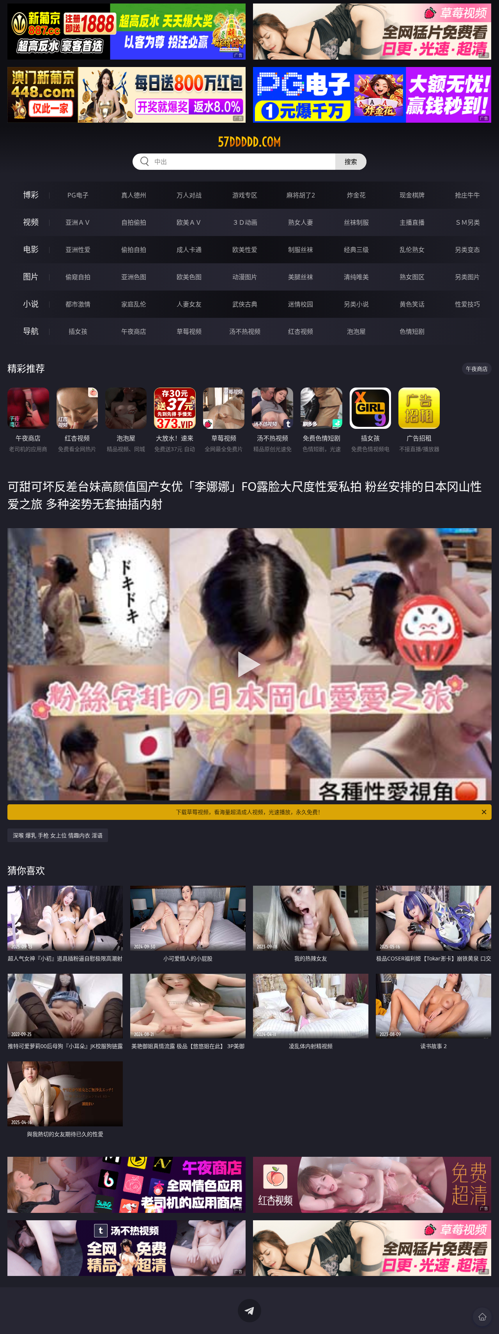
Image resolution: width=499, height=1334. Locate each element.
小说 (31, 304)
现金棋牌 (412, 195)
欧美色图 (189, 277)
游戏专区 (244, 195)
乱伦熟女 (412, 249)
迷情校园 (300, 304)
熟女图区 (412, 277)
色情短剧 (412, 331)
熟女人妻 (300, 222)
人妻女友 (189, 304)
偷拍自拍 (133, 249)
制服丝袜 (300, 249)
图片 (31, 276)
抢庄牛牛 (467, 195)
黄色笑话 (412, 304)
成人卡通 (189, 249)
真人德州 (133, 195)
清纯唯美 (356, 277)
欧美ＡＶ (189, 222)
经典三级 (356, 249)
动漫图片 (244, 277)
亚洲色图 (133, 277)
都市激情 (77, 304)
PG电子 (77, 195)
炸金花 (356, 195)
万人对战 (189, 195)
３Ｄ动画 (244, 222)
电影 (31, 249)
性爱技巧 (467, 304)
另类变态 (467, 249)
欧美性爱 (244, 249)
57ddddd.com (249, 142)
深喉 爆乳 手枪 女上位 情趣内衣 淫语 (58, 835)
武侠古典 (244, 304)
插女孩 (78, 331)
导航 (31, 331)
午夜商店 (133, 331)
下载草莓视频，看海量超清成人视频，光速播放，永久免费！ (249, 812)
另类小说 (356, 304)
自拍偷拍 (133, 222)
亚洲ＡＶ (77, 222)
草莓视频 (189, 331)
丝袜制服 (356, 222)
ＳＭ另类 (467, 222)
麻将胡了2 (301, 195)
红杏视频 (300, 331)
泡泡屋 (356, 331)
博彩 (31, 195)
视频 (31, 222)
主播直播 (412, 222)
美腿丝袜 (300, 277)
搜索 (351, 161)
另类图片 (467, 277)
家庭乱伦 (133, 304)
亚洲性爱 (77, 249)
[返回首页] (482, 1317)
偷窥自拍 (77, 277)
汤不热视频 (244, 331)
